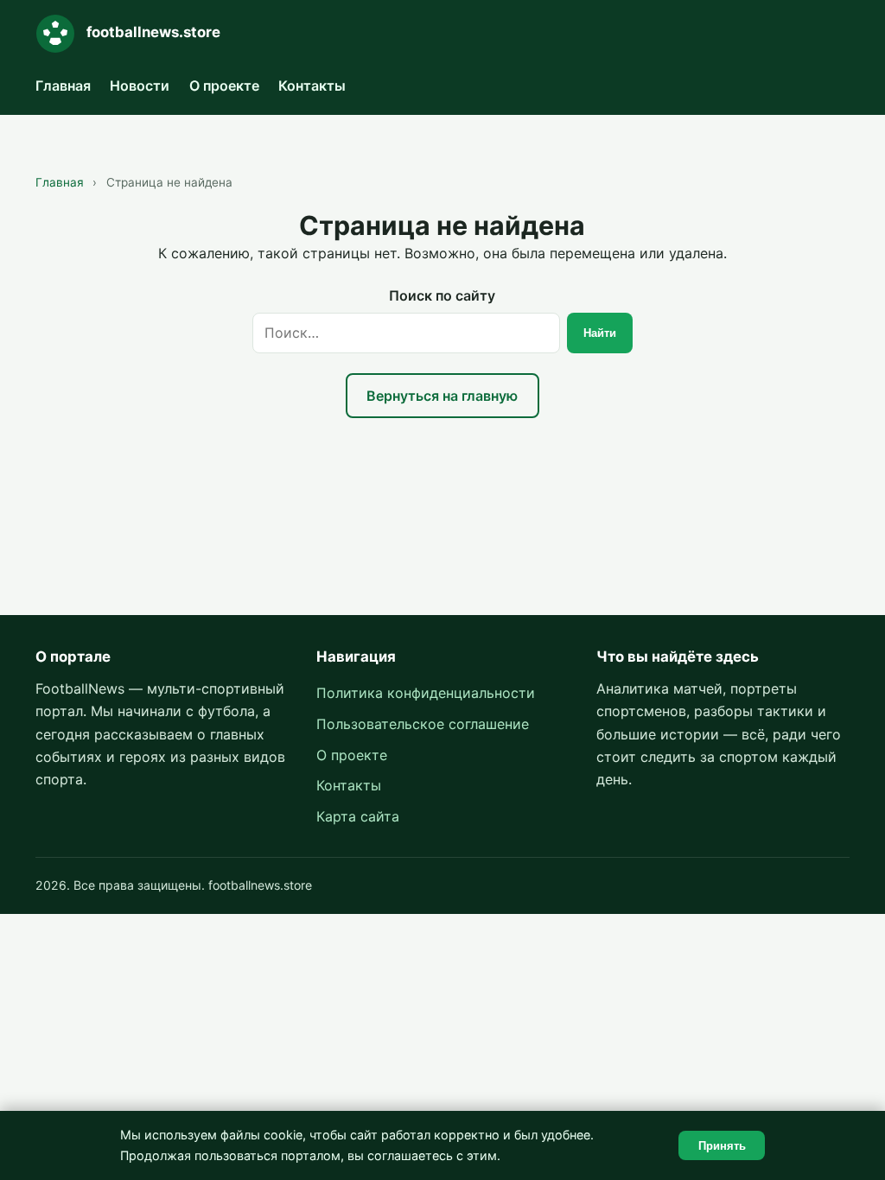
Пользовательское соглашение (422, 724)
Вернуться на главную (442, 395)
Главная (63, 85)
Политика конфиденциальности (425, 692)
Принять (722, 1145)
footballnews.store (153, 32)
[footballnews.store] (55, 34)
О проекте (224, 85)
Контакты (312, 85)
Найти (599, 333)
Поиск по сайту (442, 295)
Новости (139, 85)
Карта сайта (357, 816)
